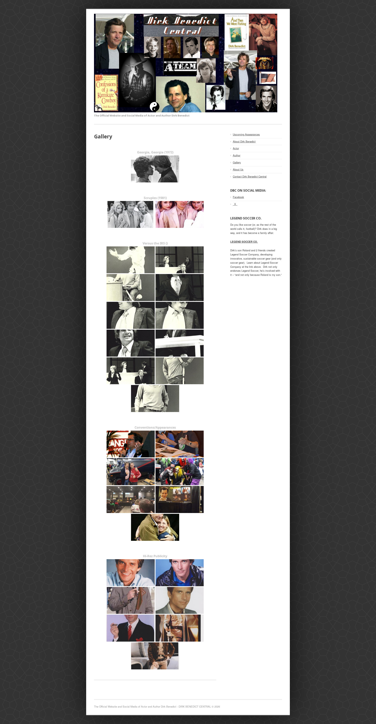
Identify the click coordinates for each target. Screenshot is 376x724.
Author (236, 155)
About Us (238, 169)
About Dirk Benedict (244, 141)
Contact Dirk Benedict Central (250, 176)
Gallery (237, 162)
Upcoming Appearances (246, 134)
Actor (236, 148)
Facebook (238, 197)
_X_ (235, 204)
